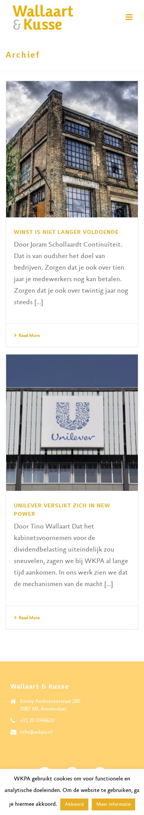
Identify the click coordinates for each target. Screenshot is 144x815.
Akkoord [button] (74, 804)
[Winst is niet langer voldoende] (72, 149)
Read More (29, 335)
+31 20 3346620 (37, 720)
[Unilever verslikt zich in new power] (72, 422)
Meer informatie (113, 804)
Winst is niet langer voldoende (66, 232)
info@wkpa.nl (36, 732)
